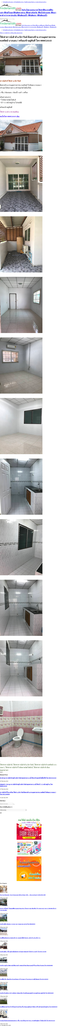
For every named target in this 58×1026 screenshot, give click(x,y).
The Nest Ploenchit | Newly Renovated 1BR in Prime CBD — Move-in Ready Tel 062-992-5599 (22, 895)
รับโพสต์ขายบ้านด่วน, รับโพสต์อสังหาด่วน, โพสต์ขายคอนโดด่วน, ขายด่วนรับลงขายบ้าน (24, 2)
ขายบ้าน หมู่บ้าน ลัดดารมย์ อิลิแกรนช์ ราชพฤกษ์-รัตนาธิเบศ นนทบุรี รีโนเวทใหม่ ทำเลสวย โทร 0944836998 (26, 965)
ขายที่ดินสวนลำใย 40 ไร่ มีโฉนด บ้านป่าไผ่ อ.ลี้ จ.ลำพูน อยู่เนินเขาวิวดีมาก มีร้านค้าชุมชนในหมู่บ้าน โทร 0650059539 (28, 1006)
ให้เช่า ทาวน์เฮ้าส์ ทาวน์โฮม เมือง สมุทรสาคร (11, 32)
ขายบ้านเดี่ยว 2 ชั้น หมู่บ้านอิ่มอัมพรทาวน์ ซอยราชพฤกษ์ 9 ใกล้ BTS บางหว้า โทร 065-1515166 (23, 951)
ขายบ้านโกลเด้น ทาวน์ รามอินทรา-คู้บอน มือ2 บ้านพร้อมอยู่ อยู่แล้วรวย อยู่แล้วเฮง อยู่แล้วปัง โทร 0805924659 (26, 993)
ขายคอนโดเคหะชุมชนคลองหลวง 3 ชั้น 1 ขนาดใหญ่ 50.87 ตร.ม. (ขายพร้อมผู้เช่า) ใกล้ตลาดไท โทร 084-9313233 (27, 1020)
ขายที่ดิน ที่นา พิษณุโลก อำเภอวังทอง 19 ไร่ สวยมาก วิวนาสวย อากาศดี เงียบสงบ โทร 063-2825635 (24, 979)
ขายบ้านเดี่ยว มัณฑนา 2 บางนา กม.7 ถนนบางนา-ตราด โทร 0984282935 (17, 924)
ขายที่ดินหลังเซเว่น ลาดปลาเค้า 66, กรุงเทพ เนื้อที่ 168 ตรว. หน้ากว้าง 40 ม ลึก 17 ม (20, 937)
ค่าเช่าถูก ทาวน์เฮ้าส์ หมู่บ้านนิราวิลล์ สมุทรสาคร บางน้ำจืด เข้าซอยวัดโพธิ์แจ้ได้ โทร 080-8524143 (28, 778)
